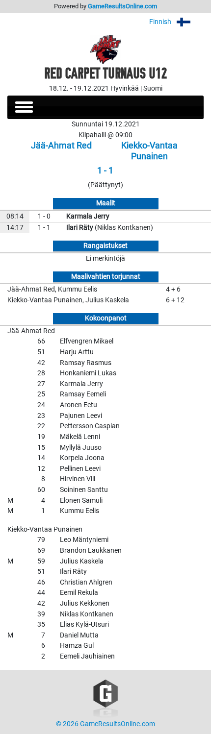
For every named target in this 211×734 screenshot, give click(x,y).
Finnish (161, 22)
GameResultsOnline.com (122, 6)
